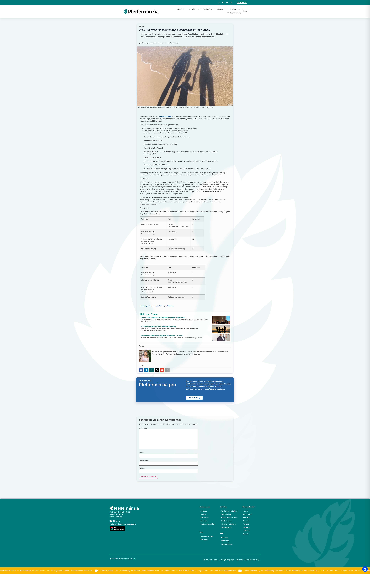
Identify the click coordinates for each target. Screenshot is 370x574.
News (179, 9)
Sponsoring (225, 541)
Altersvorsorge (173, 43)
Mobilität (246, 517)
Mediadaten (204, 517)
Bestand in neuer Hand (229, 517)
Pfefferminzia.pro (234, 13)
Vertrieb (246, 524)
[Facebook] (111, 521)
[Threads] (119, 521)
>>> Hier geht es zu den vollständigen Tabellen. (157, 306)
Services (219, 9)
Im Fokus (192, 9)
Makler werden (226, 521)
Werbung (224, 537)
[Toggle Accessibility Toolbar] (365, 569)
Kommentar (143, 428)
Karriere (203, 514)
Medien (206, 9)
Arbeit (245, 511)
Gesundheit (247, 514)
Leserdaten (204, 521)
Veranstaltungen (227, 544)
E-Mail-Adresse (144, 460)
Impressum (239, 560)
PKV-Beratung (226, 514)
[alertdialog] (185, 570)
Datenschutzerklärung (252, 560)
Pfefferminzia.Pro (206, 536)
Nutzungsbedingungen (226, 560)
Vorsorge (246, 527)
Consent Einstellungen (210, 560)
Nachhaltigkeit (226, 527)
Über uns (233, 9)
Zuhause (246, 530)
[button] (141, 370)
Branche (246, 534)
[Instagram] (117, 521)
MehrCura (204, 540)
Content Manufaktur (207, 524)
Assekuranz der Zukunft (229, 511)
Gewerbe (246, 521)
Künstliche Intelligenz (228, 524)
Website (142, 468)
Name (141, 453)
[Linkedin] (114, 521)
